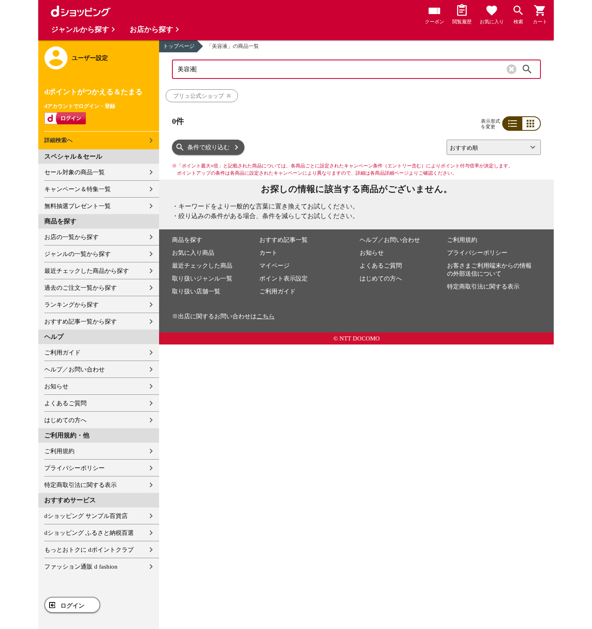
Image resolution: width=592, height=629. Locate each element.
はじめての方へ (65, 420)
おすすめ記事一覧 (283, 240)
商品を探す (187, 240)
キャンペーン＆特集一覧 (77, 189)
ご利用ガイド (62, 352)
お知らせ (56, 386)
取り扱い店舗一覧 (196, 291)
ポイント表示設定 (283, 278)
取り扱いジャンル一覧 (202, 278)
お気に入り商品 (193, 253)
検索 (527, 69)
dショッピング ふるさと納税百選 (89, 533)
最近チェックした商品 (202, 265)
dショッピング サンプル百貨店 (86, 516)
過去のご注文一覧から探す (80, 288)
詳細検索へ (58, 140)
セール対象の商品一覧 (74, 172)
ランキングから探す (71, 304)
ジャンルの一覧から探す (77, 254)
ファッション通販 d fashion (81, 566)
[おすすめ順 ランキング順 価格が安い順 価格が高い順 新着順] (490, 147)
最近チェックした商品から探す (86, 271)
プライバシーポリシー (74, 468)
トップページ (179, 46)
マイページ (274, 265)
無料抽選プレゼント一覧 (77, 206)
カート (268, 253)
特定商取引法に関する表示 (80, 485)
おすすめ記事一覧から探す (80, 321)
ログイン (72, 605)
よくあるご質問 (65, 403)
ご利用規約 (59, 451)
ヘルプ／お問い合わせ (74, 369)
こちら (266, 316)
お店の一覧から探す (71, 237)
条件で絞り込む (208, 147)
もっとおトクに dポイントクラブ (89, 550)
